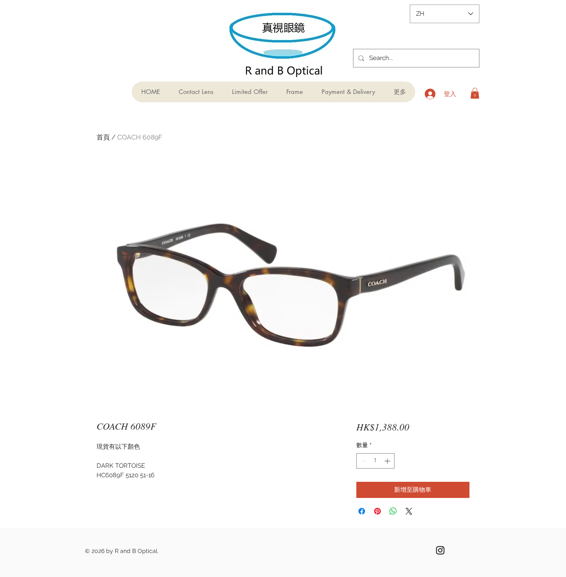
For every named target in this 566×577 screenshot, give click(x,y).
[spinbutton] (375, 461)
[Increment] (388, 461)
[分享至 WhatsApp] (393, 511)
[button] (474, 93)
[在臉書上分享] (362, 511)
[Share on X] (409, 511)
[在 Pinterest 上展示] (377, 511)
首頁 (103, 137)
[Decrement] (363, 461)
